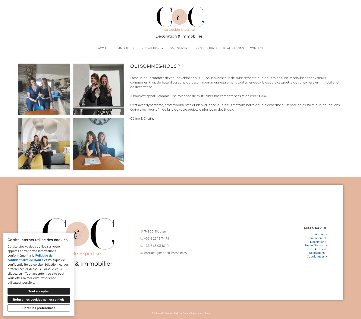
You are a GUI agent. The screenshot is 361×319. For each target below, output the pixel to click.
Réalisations (233, 48)
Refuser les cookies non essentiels (38, 299)
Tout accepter (38, 291)
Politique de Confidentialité (166, 313)
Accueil (104, 48)
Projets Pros (206, 48)
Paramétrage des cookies (196, 313)
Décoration (317, 242)
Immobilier (125, 48)
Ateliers (320, 249)
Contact (256, 48)
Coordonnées (316, 256)
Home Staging (178, 48)
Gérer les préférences (38, 308)
